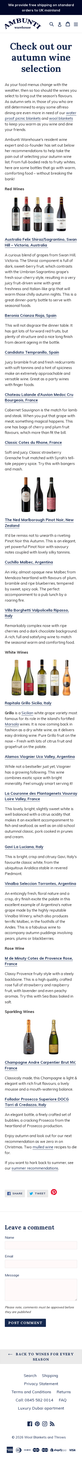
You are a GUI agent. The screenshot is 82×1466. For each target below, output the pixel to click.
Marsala (12, 724)
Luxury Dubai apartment (41, 1408)
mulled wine (43, 1147)
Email (9, 1256)
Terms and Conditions (31, 1391)
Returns (64, 1391)
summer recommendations (35, 1168)
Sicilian (27, 713)
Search (30, 1375)
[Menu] (75, 24)
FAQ (62, 1400)
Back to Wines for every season (44, 1357)
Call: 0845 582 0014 (34, 1400)
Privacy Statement (41, 1383)
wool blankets (61, 118)
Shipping (50, 1375)
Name (9, 1237)
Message (12, 1275)
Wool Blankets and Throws (45, 1437)
